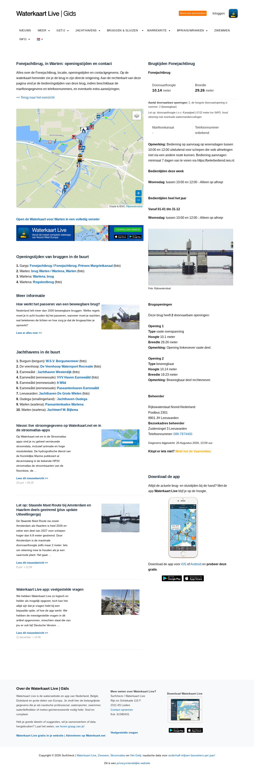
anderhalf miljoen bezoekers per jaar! (191, 755)
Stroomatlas (117, 755)
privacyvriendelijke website (133, 763)
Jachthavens (86, 30)
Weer (42, 30)
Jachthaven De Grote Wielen (60, 393)
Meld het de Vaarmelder (192, 451)
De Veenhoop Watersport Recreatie (66, 366)
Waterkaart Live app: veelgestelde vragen (50, 589)
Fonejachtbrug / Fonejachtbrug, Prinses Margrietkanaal (71, 265)
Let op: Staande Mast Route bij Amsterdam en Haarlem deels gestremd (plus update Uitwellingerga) (53, 510)
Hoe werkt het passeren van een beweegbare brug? (58, 304)
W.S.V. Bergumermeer (62, 361)
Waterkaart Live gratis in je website (40, 735)
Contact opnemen (122, 709)
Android (195, 564)
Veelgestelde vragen (124, 732)
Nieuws (25, 30)
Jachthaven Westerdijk (54, 372)
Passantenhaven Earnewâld (78, 388)
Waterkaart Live (86, 755)
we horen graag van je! (70, 726)
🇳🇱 (38, 39)
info (23, 39)
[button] (103, 116)
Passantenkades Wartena (64, 404)
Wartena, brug (43, 276)
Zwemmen (222, 30)
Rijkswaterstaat (134, 206)
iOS (183, 564)
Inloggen (219, 13)
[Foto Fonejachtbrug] (190, 255)
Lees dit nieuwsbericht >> (32, 478)
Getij (61, 30)
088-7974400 (182, 434)
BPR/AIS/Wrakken (191, 30)
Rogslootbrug (43, 282)
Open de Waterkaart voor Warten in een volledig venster (58, 219)
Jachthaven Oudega (72, 399)
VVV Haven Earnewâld (74, 377)
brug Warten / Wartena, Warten (53, 271)
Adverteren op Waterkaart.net (85, 735)
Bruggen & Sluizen (122, 30)
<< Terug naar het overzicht (35, 97)
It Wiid (61, 382)
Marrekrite (157, 30)
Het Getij (135, 755)
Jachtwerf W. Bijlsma (62, 409)
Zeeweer (103, 755)
